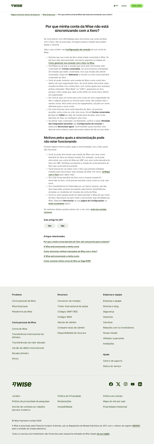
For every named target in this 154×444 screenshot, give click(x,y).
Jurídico (16, 396)
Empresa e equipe (112, 301)
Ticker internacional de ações (73, 306)
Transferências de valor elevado (28, 342)
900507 (136, 425)
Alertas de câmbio (67, 322)
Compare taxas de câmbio (71, 327)
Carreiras (108, 322)
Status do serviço (112, 366)
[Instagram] (125, 384)
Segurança (108, 311)
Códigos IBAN (65, 317)
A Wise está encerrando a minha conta (61, 246)
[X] (118, 384)
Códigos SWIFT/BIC (68, 311)
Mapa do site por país (114, 401)
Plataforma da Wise (22, 311)
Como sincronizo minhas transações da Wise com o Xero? (70, 251)
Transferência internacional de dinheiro (28, 336)
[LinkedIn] (140, 384)
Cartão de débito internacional (28, 348)
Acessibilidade (65, 406)
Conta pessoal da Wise (24, 301)
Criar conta (136, 6)
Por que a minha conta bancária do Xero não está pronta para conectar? (77, 241)
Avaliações (108, 343)
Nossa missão (110, 333)
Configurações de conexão (78, 49)
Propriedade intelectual (115, 406)
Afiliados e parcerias (113, 338)
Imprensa (108, 317)
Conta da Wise (19, 329)
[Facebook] (111, 384)
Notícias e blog (111, 306)
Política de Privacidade (69, 396)
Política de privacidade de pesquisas (30, 401)
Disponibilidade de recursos (72, 333)
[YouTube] (133, 384)
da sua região (103, 434)
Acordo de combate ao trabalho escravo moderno (28, 408)
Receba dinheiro (20, 353)
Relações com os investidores (118, 327)
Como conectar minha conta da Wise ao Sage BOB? (67, 261)
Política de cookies (112, 396)
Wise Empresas (20, 306)
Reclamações (64, 401)
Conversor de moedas (69, 301)
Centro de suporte (112, 361)
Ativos (15, 358)
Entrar (124, 6)
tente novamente (56, 203)
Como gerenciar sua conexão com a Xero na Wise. (71, 63)
